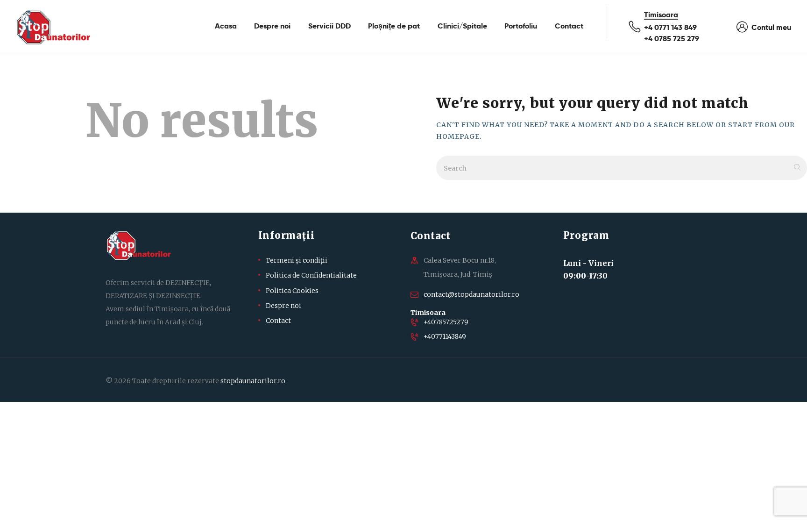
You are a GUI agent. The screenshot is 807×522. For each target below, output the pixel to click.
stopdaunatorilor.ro (252, 381)
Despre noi (283, 305)
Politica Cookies (292, 290)
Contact (278, 320)
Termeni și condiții (296, 260)
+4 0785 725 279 (671, 38)
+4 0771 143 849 (670, 27)
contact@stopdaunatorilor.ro (471, 294)
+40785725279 (446, 322)
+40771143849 (445, 336)
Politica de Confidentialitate (311, 275)
